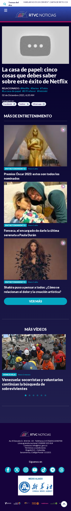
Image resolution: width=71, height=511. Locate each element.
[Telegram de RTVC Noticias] (52, 470)
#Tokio (44, 88)
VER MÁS (35, 301)
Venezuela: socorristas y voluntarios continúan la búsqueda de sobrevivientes (32, 384)
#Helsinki (42, 91)
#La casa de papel (11, 91)
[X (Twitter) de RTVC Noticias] (17, 470)
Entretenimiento (15, 168)
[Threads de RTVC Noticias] (61, 470)
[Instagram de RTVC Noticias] (26, 470)
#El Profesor (29, 91)
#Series (35, 88)
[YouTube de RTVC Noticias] (35, 470)
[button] (35, 45)
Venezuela (9, 374)
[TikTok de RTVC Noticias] (44, 470)
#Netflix (24, 88)
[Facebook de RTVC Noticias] (8, 470)
